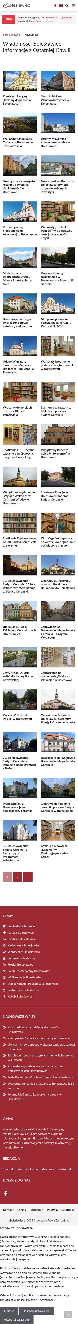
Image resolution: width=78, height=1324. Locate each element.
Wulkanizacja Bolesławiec (25, 977)
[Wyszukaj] (66, 6)
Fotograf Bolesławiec (22, 958)
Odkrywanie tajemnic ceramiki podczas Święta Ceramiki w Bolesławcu (57, 807)
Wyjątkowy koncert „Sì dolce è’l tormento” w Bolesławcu (56, 454)
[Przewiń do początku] (68, 1314)
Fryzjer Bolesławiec (20, 964)
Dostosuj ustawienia (36, 1311)
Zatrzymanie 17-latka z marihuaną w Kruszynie (39, 1038)
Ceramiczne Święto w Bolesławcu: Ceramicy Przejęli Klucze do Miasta (58, 719)
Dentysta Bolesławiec (22, 926)
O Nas (21, 1209)
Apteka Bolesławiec (21, 932)
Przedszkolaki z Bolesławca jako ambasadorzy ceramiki (18, 807)
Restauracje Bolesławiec (24, 990)
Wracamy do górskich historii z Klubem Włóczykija (17, 411)
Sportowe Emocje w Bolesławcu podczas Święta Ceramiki (54, 496)
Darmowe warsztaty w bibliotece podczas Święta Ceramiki (56, 411)
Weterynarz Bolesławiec (24, 951)
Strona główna (11, 35)
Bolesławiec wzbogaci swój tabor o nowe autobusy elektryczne (18, 323)
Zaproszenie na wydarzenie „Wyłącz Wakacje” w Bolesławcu (57, 676)
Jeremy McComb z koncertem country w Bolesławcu (55, 142)
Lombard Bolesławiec (22, 939)
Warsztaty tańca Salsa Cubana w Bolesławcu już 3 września (18, 142)
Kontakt (67, 1169)
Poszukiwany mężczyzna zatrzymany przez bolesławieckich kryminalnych (36, 1068)
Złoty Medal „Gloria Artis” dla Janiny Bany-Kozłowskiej (18, 676)
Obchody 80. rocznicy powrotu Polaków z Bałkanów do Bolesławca (58, 584)
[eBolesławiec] (16, 5)
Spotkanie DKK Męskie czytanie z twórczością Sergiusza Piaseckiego (18, 454)
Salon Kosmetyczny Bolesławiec (29, 971)
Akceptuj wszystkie (17, 1319)
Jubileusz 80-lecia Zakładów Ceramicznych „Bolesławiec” (19, 630)
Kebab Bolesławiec (20, 996)
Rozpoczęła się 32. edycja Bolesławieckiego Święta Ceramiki (58, 761)
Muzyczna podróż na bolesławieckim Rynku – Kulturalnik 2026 (57, 323)
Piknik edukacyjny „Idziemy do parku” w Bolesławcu (17, 100)
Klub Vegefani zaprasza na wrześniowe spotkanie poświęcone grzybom (58, 542)
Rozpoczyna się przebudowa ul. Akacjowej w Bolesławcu (20, 231)
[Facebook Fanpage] (55, 5)
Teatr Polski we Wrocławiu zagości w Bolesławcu (55, 100)
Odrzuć (9, 1311)
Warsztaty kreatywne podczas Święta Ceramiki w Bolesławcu (58, 365)
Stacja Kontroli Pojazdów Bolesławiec (33, 983)
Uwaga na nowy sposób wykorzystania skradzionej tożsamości (41, 1047)
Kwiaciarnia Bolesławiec (24, 945)
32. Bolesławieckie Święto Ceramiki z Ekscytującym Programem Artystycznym (15, 853)
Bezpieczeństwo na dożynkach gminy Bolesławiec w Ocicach (40, 1058)
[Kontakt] (60, 5)
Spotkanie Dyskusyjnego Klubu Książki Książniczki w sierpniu (20, 542)
